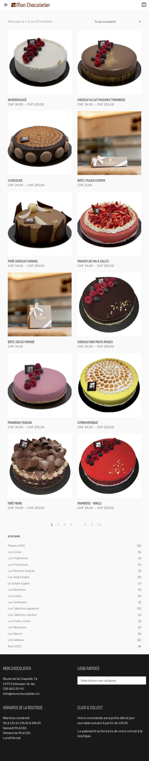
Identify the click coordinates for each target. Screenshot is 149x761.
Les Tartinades (17, 602)
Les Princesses (18, 564)
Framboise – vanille (89, 503)
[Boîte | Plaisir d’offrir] (109, 143)
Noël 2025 (14, 646)
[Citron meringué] (109, 385)
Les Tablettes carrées (22, 614)
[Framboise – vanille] (109, 466)
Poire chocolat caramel (23, 261)
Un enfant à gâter (19, 583)
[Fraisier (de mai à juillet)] (109, 224)
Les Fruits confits (19, 621)
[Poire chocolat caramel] (40, 224)
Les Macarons (17, 627)
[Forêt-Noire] (40, 466)
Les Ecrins (14, 552)
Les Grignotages (19, 577)
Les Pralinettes (18, 558)
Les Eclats (15, 596)
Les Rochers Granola (21, 570)
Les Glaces (15, 633)
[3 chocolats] (40, 143)
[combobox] (111, 680)
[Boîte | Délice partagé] (40, 304)
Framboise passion (20, 422)
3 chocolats (15, 180)
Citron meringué (87, 422)
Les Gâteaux (16, 640)
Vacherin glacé (17, 99)
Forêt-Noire (15, 503)
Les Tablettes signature (23, 608)
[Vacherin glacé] (40, 62)
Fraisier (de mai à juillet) (93, 261)
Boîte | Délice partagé (21, 341)
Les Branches (17, 589)
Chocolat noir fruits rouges (95, 341)
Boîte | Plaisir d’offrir (91, 180)
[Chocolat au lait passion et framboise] (109, 62)
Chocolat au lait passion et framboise (101, 99)
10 (99, 524)
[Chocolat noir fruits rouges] (109, 304)
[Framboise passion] (40, 385)
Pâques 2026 (16, 545)
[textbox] (112, 681)
